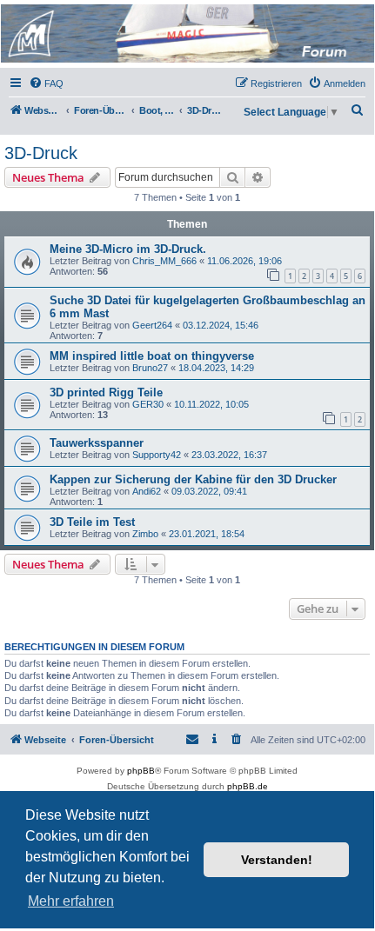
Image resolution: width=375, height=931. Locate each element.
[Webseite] (186, 33)
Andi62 (146, 491)
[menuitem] (46, 83)
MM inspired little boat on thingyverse (152, 355)
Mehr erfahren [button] (71, 901)
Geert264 (152, 325)
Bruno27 (150, 367)
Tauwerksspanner (97, 442)
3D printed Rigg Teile (106, 392)
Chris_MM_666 (164, 261)
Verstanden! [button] (276, 860)
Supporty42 (156, 454)
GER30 (148, 404)
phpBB (141, 770)
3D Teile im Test (92, 522)
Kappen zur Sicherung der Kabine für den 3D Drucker (193, 479)
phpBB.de (247, 786)
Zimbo (145, 534)
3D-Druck (40, 153)
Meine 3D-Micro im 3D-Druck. (128, 249)
